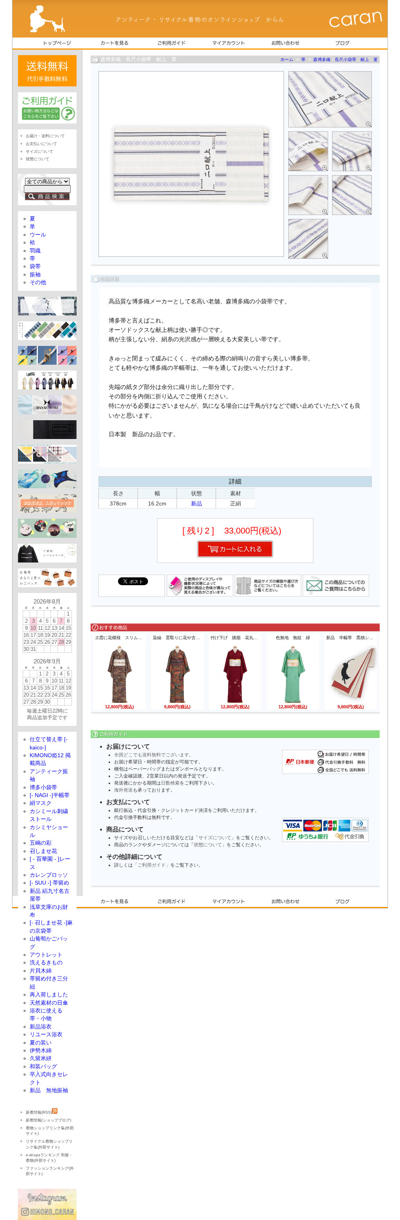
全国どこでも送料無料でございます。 (154, 755)
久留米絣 (41, 1058)
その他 (38, 282)
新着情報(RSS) (39, 1112)
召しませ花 (43, 851)
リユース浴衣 (46, 1034)
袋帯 (35, 266)
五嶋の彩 (41, 843)
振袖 (35, 275)
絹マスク (41, 803)
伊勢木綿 (41, 1050)
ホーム (286, 59)
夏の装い (41, 1043)
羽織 (35, 251)
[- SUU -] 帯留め (49, 883)
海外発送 (123, 790)
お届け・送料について (45, 136)
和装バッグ (43, 1067)
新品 (196, 503)
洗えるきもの (46, 963)
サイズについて (214, 837)
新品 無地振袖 (49, 1090)
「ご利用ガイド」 (151, 865)
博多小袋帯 (43, 787)
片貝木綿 (41, 971)
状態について (208, 844)
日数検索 (170, 783)
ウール (38, 235)
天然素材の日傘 (49, 1003)
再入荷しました (49, 995)
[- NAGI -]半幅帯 (50, 795)
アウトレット (46, 955)
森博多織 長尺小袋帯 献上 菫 (345, 59)
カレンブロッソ (49, 875)
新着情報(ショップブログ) (48, 1120)
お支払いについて (41, 144)
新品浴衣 (41, 1027)
